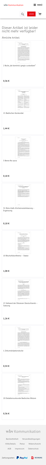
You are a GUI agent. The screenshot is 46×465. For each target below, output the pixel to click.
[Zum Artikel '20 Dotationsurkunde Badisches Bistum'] (23, 385)
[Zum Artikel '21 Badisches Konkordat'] (23, 100)
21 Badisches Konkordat (13, 113)
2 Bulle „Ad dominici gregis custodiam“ (19, 65)
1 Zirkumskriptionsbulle (13, 350)
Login (31, 14)
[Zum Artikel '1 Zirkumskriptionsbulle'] (23, 338)
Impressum (19, 448)
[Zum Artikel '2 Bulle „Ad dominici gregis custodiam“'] (23, 53)
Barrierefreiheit (12, 439)
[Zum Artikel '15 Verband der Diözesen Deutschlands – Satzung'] (23, 290)
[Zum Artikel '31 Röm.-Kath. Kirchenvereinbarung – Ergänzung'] (23, 195)
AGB (9, 448)
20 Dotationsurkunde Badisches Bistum (19, 398)
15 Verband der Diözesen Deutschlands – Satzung (20, 304)
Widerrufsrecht (35, 444)
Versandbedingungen (31, 439)
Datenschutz (33, 448)
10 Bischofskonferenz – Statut (15, 255)
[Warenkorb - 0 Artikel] (39, 14)
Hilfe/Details (10, 444)
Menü (39, 5)
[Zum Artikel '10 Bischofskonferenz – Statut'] (23, 243)
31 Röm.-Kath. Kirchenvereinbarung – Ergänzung (18, 209)
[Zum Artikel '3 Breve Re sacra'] (23, 148)
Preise (22, 444)
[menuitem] (38, 4)
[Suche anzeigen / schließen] (22, 14)
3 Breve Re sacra (10, 160)
